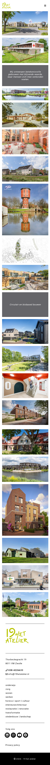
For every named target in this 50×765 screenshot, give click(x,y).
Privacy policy (13, 745)
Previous (6, 23)
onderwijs (11, 685)
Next (43, 23)
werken (9, 697)
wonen (9, 693)
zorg (8, 689)
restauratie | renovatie (17, 709)
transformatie (13, 712)
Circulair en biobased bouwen (25, 304)
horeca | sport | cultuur (18, 701)
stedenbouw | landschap (18, 716)
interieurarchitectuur (16, 705)
